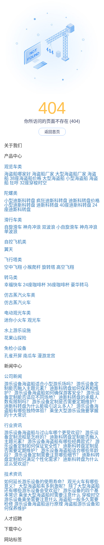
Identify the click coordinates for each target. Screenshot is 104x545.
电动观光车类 (17, 313)
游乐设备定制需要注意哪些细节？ (47, 455)
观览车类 (13, 166)
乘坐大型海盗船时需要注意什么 (50, 495)
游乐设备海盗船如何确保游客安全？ (49, 392)
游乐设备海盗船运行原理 (38, 504)
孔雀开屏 (13, 355)
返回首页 (52, 131)
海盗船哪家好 (17, 174)
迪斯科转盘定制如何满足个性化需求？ (52, 457)
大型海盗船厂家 (70, 174)
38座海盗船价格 (25, 178)
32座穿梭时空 (33, 182)
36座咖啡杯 (58, 284)
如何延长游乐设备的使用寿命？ (35, 481)
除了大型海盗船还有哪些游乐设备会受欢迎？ (52, 488)
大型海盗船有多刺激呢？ (43, 486)
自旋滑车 (13, 227)
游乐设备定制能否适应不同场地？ (52, 395)
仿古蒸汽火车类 (19, 295)
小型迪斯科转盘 (19, 200)
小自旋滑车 (67, 227)
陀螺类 (10, 193)
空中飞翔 (13, 267)
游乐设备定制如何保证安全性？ (52, 443)
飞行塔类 (13, 259)
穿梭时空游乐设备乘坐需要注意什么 (52, 497)
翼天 (8, 249)
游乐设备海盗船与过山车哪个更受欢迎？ (44, 432)
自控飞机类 (15, 241)
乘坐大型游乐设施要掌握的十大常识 (51, 412)
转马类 (10, 277)
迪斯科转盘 (47, 205)
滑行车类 (13, 219)
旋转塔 (48, 267)
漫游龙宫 (46, 355)
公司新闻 (13, 376)
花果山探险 (15, 338)
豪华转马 (79, 284)
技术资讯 (13, 474)
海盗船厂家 (43, 174)
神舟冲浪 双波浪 (39, 227)
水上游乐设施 (17, 330)
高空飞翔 (65, 267)
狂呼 (14, 182)
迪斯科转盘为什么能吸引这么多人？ (39, 406)
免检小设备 (15, 348)
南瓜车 (29, 355)
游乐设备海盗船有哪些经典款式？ (60, 441)
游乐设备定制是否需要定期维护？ (65, 401)
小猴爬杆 (32, 267)
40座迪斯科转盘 (75, 205)
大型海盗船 (53, 178)
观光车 (34, 320)
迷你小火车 (15, 320)
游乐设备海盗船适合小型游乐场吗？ (39, 384)
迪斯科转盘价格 (84, 200)
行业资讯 (13, 425)
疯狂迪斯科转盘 (51, 200)
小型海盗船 (77, 178)
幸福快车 (13, 284)
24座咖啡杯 (34, 284)
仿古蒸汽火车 (17, 302)
